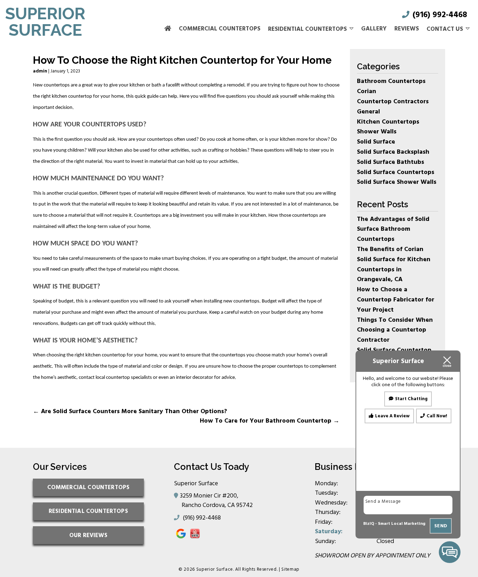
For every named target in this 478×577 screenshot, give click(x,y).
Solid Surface (376, 142)
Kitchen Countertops (388, 122)
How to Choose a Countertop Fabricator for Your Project (395, 299)
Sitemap (290, 569)
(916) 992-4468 (438, 15)
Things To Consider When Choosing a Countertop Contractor (395, 330)
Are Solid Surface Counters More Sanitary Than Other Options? (130, 411)
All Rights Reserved (255, 569)
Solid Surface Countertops (395, 172)
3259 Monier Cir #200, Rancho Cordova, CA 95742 (217, 500)
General (368, 111)
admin (40, 71)
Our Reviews (88, 535)
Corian (366, 91)
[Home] (167, 29)
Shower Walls (376, 131)
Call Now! (437, 416)
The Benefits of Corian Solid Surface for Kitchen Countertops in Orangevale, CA (393, 264)
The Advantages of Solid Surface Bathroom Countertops (393, 229)
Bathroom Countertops (391, 81)
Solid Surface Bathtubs (390, 162)
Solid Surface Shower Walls (396, 182)
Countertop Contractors (393, 101)
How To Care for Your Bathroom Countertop (269, 421)
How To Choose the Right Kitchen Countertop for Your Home (182, 60)
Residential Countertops (307, 29)
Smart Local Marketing (402, 523)
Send (440, 526)
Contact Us (445, 29)
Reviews (406, 29)
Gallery (374, 29)
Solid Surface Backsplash (393, 152)
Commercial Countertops (219, 29)
